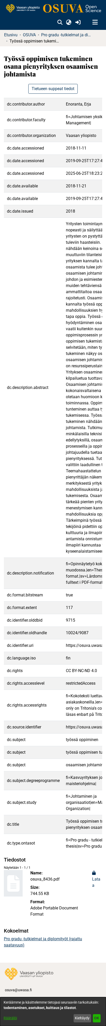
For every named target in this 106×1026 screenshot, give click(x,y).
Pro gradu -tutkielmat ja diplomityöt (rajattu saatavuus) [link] (67, 34)
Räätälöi (10, 1018)
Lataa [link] (96, 882)
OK (96, 1018)
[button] (60, 22)
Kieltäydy (82, 1018)
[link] (53, 8)
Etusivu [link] (10, 34)
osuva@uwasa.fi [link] (18, 990)
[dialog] (53, 1011)
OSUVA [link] (29, 34)
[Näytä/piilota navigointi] (95, 22)
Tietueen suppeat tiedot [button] (53, 88)
